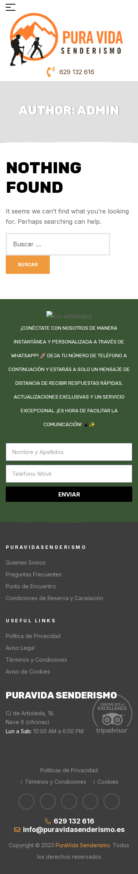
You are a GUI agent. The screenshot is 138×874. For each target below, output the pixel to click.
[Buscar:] (58, 244)
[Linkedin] (90, 801)
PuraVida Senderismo (82, 845)
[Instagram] (112, 801)
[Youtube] (48, 801)
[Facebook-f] (26, 801)
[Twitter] (69, 801)
